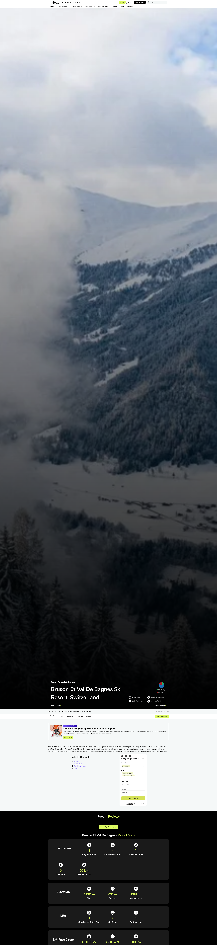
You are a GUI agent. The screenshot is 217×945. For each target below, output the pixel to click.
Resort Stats (78, 764)
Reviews (76, 761)
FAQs (75, 768)
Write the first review (108, 827)
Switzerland (68, 711)
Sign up (122, 2)
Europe (60, 711)
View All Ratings (55, 705)
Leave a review (140, 2)
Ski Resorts (52, 711)
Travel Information (80, 766)
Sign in (129, 2)
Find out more (68, 737)
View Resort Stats (160, 705)
